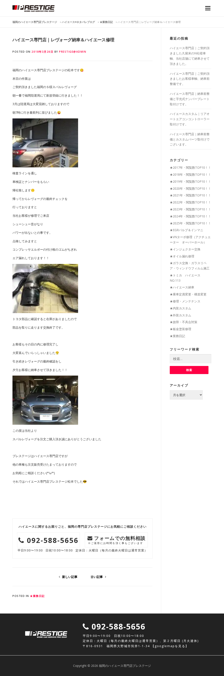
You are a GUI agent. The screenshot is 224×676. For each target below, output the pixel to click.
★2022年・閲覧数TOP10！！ (190, 202)
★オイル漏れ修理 (182, 256)
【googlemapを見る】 (170, 646)
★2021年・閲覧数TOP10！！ (190, 195)
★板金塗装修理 (180, 329)
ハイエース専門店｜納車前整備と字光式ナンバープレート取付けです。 (190, 99)
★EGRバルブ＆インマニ (186, 230)
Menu (208, 8)
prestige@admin (72, 52)
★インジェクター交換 (185, 249)
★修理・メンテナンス (185, 301)
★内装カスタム (180, 308)
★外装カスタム (180, 315)
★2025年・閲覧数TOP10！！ (190, 223)
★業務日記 (37, 596)
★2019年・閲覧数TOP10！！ (190, 181)
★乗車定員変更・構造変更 (188, 294)
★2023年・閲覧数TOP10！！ (190, 209)
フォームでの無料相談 (117, 540)
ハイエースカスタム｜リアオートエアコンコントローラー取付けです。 (190, 119)
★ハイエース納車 (182, 287)
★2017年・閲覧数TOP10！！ (190, 167)
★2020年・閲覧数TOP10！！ (190, 188)
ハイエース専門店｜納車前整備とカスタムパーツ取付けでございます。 (190, 139)
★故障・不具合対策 (183, 322)
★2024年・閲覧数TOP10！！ (190, 216)
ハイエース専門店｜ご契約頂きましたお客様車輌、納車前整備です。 (190, 78)
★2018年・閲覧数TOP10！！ (190, 174)
